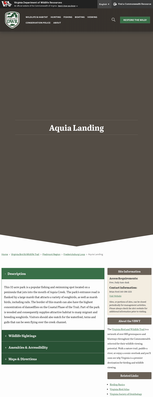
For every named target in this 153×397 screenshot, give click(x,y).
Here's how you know (66, 6)
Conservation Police (38, 22)
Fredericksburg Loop (74, 254)
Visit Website (115, 295)
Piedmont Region (51, 254)
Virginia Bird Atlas (119, 389)
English (104, 4)
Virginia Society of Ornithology (126, 394)
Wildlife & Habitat (37, 17)
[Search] (113, 21)
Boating (80, 17)
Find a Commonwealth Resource (134, 4)
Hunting (56, 17)
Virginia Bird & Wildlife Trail (25, 254)
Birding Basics (117, 384)
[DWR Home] (12, 20)
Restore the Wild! (135, 20)
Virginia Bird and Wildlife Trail (128, 329)
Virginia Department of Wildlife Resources (38, 2)
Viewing (92, 17)
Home (4, 254)
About (57, 22)
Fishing (68, 17)
